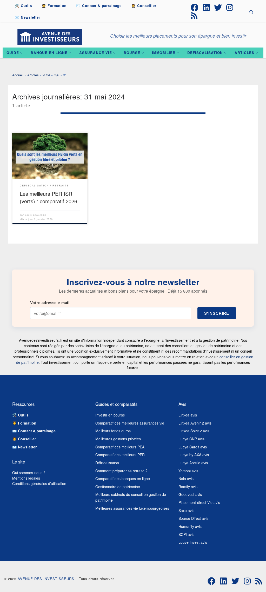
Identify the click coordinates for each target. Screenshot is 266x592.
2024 (46, 74)
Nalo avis (186, 478)
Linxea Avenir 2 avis (194, 423)
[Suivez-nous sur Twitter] (218, 7)
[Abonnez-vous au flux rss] (194, 15)
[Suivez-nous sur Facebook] (194, 7)
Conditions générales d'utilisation (39, 483)
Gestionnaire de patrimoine (117, 486)
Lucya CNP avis (191, 438)
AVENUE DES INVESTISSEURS (46, 578)
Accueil (17, 74)
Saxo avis (186, 510)
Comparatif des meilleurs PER (120, 454)
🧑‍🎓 (24, 423)
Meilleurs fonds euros (113, 430)
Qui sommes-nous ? (28, 472)
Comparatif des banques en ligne (122, 478)
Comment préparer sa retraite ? (121, 470)
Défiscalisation (107, 462)
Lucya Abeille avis (193, 462)
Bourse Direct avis (193, 518)
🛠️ (20, 415)
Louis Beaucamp (35, 215)
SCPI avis (186, 534)
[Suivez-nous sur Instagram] (229, 7)
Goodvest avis (190, 494)
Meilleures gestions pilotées (118, 438)
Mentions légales (26, 478)
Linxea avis (187, 415)
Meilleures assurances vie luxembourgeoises (132, 508)
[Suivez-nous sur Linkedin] (206, 7)
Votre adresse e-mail (49, 302)
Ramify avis (187, 486)
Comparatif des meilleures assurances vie (129, 423)
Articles (33, 74)
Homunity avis (190, 526)
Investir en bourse (110, 415)
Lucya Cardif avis (192, 446)
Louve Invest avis (192, 542)
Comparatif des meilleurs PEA (119, 446)
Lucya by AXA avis (193, 454)
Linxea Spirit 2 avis (193, 430)
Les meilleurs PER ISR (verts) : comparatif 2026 (48, 197)
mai (56, 74)
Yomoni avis (188, 470)
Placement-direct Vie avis (199, 502)
